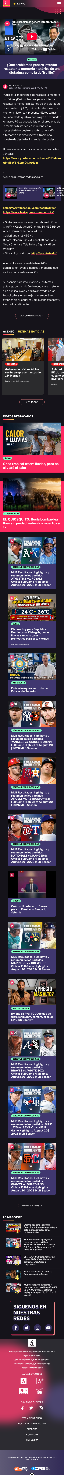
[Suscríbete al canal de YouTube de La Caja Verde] (40, 1391)
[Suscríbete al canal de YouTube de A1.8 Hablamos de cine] (39, 1381)
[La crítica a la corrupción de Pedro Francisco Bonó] (24, 193)
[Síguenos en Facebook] (22, 1408)
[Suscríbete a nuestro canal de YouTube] (48, 1327)
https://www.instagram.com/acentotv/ (28, 212)
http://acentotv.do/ (44, 253)
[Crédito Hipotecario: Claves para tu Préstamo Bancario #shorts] (32, 894)
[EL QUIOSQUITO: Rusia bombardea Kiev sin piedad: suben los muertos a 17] (32, 505)
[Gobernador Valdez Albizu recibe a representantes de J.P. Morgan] (23, 361)
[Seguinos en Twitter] (26, 1327)
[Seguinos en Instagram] (37, 1327)
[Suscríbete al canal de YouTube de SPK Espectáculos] (23, 1391)
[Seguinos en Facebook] (15, 1327)
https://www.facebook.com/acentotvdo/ (29, 207)
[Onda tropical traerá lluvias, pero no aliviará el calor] (32, 448)
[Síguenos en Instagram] (41, 1408)
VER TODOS (32, 402)
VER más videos (33, 1205)
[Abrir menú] (59, 3)
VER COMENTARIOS (33, 315)
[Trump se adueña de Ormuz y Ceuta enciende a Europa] (32, 1276)
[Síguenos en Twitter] (31, 1408)
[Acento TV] (6, 3)
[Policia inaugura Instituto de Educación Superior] (32, 674)
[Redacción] (5, 88)
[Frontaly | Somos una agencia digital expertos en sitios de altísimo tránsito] (21, 1469)
